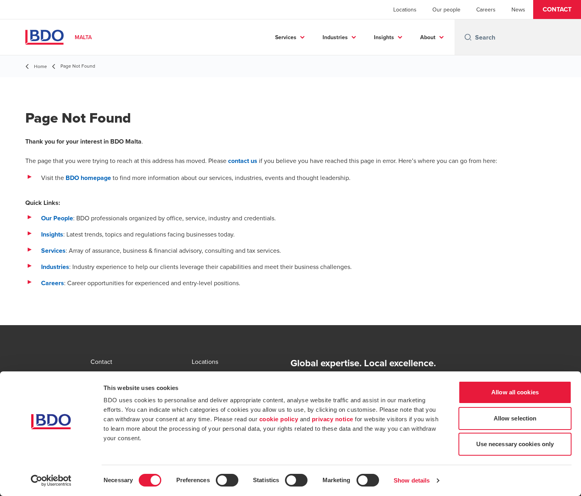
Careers (486, 9)
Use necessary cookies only (515, 444)
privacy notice (332, 419)
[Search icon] (468, 37)
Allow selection (515, 418)
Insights (384, 37)
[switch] (227, 480)
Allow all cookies (515, 392)
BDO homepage (88, 177)
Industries (335, 37)
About (428, 37)
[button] (557, 9)
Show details (412, 480)
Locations (405, 9)
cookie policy (278, 419)
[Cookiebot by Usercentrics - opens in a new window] (51, 481)
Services (285, 37)
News (518, 9)
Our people (446, 9)
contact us (242, 160)
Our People (57, 218)
